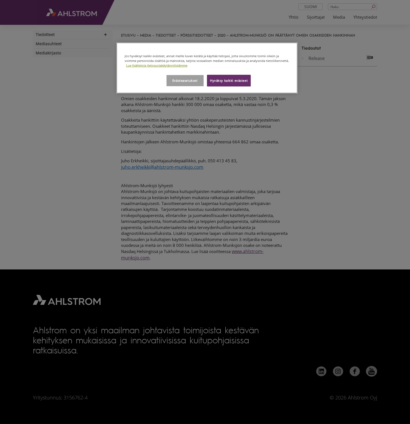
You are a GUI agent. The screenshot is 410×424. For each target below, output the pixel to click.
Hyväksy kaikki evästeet (229, 80)
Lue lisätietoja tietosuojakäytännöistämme (156, 65)
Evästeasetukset (185, 80)
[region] (207, 67)
